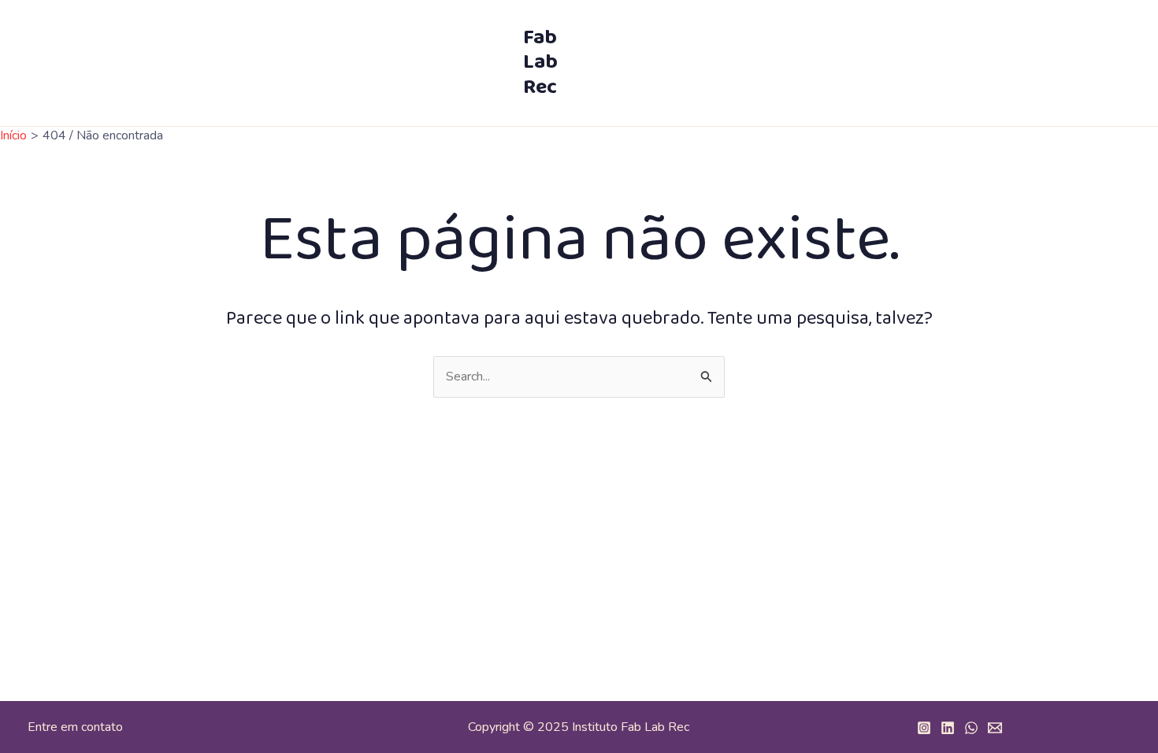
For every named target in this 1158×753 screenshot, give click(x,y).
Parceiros (809, 31)
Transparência (1051, 31)
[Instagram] (924, 728)
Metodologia (721, 31)
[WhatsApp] (971, 728)
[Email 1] (995, 728)
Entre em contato (75, 727)
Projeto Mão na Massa (923, 31)
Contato (865, 94)
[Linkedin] (948, 728)
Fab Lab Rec (540, 62)
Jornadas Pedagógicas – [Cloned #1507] (706, 94)
